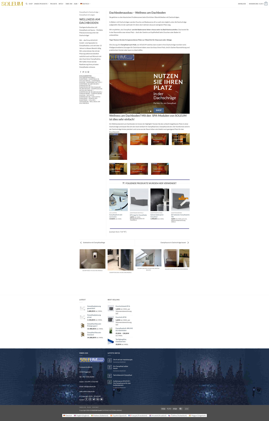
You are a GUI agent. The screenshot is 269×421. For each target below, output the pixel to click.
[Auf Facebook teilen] (80, 72)
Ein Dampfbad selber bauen (120, 367)
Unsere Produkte (40, 4)
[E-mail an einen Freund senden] (86, 72)
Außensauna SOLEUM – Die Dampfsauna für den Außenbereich (122, 383)
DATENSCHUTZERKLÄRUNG (112, 410)
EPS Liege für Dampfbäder (138, 215)
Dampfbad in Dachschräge (88, 12)
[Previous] (113, 84)
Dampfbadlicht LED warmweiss (115, 216)
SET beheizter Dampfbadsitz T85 (180, 216)
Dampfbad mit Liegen (87, 15)
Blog (89, 407)
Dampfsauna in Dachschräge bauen (173, 242)
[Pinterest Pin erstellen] (88, 72)
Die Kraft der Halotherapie (122, 359)
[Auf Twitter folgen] (94, 399)
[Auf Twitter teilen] (83, 72)
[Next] (185, 84)
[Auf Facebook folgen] (86, 399)
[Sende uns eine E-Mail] (98, 399)
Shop (31, 4)
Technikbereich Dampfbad (122, 375)
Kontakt (95, 407)
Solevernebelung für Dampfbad (157, 216)
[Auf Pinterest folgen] (101, 399)
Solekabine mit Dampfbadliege (94, 242)
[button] (242, 4)
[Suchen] (26, 4)
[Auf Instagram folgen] (90, 399)
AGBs (75, 4)
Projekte (53, 4)
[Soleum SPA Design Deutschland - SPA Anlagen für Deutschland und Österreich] (12, 4)
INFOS (61, 4)
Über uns (69, 4)
